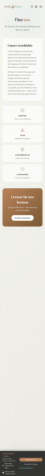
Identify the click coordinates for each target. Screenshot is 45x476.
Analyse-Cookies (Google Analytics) (10, 472)
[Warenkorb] (36, 6)
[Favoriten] (32, 6)
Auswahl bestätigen (31, 464)
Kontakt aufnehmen (22, 218)
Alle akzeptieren (30, 460)
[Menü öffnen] (40, 6)
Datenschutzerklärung (26, 468)
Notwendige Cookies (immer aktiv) (9, 466)
